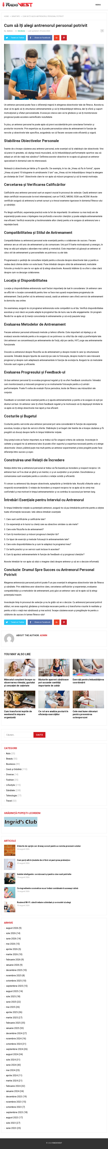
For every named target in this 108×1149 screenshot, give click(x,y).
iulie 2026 (11, 933)
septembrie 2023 (14, 1112)
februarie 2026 (13, 959)
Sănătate (16, 16)
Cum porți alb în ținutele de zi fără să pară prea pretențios (43, 860)
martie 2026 (12, 954)
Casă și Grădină (14, 769)
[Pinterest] (64, 37)
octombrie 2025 (14, 980)
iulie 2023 (11, 1123)
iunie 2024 (11, 1065)
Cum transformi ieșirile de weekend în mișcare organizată (18, 714)
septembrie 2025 (14, 986)
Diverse (10, 774)
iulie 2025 (11, 996)
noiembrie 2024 (14, 1038)
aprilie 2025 (12, 1012)
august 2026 (12, 928)
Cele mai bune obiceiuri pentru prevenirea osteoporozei (85, 714)
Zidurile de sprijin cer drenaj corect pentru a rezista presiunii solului (49, 846)
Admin (10, 31)
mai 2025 (10, 1007)
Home (6, 16)
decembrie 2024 (14, 1033)
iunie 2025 (11, 1001)
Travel (9, 800)
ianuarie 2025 (12, 1028)
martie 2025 (12, 1017)
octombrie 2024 (14, 1044)
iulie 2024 (11, 1059)
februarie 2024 (13, 1086)
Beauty (9, 758)
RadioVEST (57, 1143)
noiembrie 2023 (14, 1101)
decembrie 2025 (14, 970)
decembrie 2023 (14, 1096)
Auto (8, 753)
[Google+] (56, 37)
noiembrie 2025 (14, 975)
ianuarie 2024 (12, 1091)
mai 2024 (10, 1070)
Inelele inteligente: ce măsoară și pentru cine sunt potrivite (44, 874)
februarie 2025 (13, 1022)
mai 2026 (10, 943)
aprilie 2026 (12, 949)
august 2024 (12, 1054)
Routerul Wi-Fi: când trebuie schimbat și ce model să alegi (44, 902)
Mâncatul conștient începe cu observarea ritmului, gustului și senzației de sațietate (19, 682)
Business (10, 764)
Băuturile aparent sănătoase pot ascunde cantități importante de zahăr (53, 682)
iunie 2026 (11, 938)
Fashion (10, 779)
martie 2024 (12, 1080)
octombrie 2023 (14, 1107)
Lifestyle (10, 785)
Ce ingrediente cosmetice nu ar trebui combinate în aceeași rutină (47, 888)
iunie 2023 (11, 1128)
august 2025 (12, 991)
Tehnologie (11, 795)
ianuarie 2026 (12, 965)
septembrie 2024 (14, 1049)
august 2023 (12, 1117)
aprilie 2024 (12, 1075)
